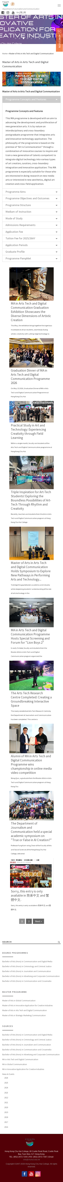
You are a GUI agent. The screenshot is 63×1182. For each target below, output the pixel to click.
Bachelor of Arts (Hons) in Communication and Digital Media (27, 961)
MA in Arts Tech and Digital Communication (20, 1059)
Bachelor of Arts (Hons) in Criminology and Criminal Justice (26, 966)
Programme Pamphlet (18, 258)
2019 (6, 1112)
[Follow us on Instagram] (8, 12)
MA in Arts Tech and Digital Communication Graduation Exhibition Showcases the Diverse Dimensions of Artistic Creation (31, 311)
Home (4, 53)
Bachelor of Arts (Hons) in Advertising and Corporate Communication (31, 976)
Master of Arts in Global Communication (18, 1000)
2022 (6, 1097)
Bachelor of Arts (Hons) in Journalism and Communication (26, 971)
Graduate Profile (15, 251)
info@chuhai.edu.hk (31, 1160)
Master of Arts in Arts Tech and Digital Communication (24, 1010)
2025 (6, 1082)
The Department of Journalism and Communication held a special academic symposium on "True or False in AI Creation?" (31, 831)
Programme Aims (16, 191)
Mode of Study (14, 218)
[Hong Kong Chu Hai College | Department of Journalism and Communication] (13, 4)
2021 (6, 1102)
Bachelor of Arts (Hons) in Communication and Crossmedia (26, 981)
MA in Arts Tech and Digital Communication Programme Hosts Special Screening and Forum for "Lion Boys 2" (30, 636)
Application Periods (17, 245)
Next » (38, 921)
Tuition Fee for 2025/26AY (20, 238)
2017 (6, 1122)
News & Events (8, 1074)
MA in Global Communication (14, 1064)
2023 (6, 1092)
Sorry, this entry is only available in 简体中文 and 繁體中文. (30, 895)
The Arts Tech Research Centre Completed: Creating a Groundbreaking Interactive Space (31, 699)
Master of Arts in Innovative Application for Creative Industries (27, 1005)
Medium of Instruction (18, 211)
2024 (6, 1087)
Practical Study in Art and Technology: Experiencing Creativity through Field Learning (28, 431)
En (18, 12)
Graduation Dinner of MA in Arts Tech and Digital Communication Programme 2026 (30, 376)
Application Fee (14, 231)
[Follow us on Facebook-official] (3, 12)
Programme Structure (18, 205)
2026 (6, 1078)
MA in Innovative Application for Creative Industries (23, 1069)
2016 (6, 1127)
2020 (6, 1107)
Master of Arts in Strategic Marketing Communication (24, 1015)
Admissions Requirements (20, 225)
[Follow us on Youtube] (13, 12)
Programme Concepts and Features (26, 99)
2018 (6, 1117)
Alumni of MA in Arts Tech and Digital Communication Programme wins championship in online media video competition (31, 764)
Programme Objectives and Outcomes (27, 198)
